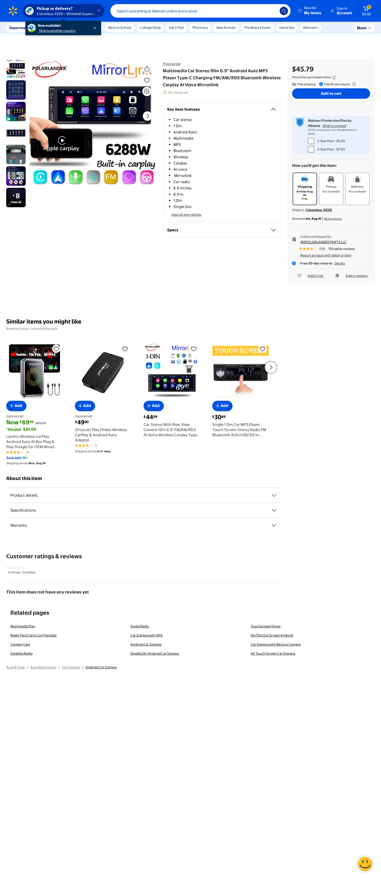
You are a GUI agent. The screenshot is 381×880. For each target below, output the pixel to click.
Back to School (119, 27)
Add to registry (356, 276)
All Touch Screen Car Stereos (273, 653)
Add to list (315, 276)
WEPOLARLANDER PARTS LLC (323, 242)
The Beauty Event (257, 27)
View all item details (186, 214)
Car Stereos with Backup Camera (276, 644)
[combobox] (200, 11)
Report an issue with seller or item (325, 255)
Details (339, 263)
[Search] (284, 11)
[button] (310, 11)
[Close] (96, 28)
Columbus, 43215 (319, 210)
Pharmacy (200, 27)
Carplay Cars (20, 644)
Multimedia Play (22, 626)
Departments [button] (20, 28)
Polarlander (172, 64)
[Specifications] (274, 510)
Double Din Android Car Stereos (154, 653)
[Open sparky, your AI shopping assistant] (365, 864)
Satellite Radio (21, 653)
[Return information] (353, 84)
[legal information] (334, 77)
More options (333, 218)
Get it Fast (176, 27)
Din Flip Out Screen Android (272, 635)
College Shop (150, 27)
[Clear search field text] (272, 11)
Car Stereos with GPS (146, 635)
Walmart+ (311, 27)
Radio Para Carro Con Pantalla (33, 635)
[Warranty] (274, 525)
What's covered (334, 125)
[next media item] (147, 116)
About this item (24, 478)
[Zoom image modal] (147, 91)
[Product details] (274, 495)
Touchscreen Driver (266, 626)
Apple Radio (139, 626)
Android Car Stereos (145, 644)
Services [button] (52, 28)
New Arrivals (226, 27)
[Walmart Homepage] (13, 11)
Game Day (287, 27)
